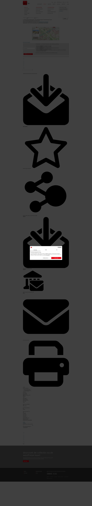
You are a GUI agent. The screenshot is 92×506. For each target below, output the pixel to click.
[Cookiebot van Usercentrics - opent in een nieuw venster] (58, 247)
